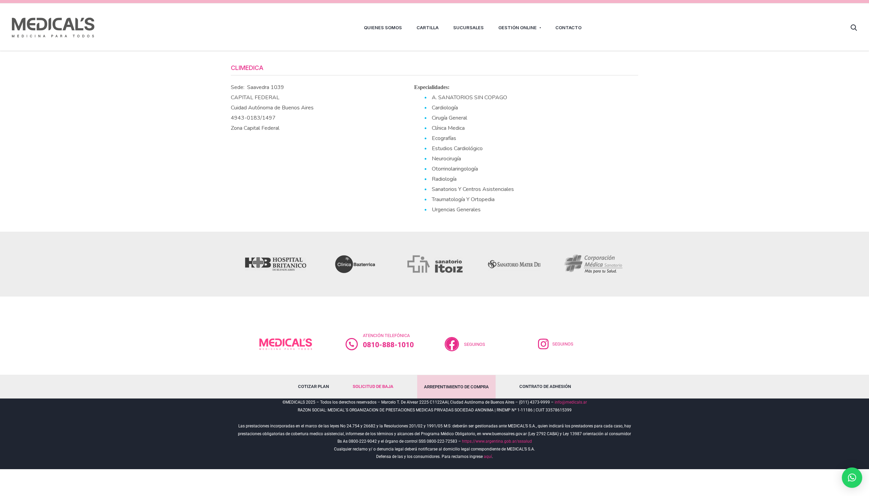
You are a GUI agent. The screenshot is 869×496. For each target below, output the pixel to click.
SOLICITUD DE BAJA (373, 386)
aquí (488, 456)
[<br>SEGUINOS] (452, 344)
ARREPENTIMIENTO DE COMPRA (456, 386)
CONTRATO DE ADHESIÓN (545, 386)
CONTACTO (568, 27)
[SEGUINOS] (543, 344)
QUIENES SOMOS (383, 27)
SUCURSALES (468, 27)
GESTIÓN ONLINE (517, 27)
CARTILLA (428, 27)
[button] (852, 477)
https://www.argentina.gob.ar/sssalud (497, 441)
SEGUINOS (474, 344)
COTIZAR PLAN (313, 386)
